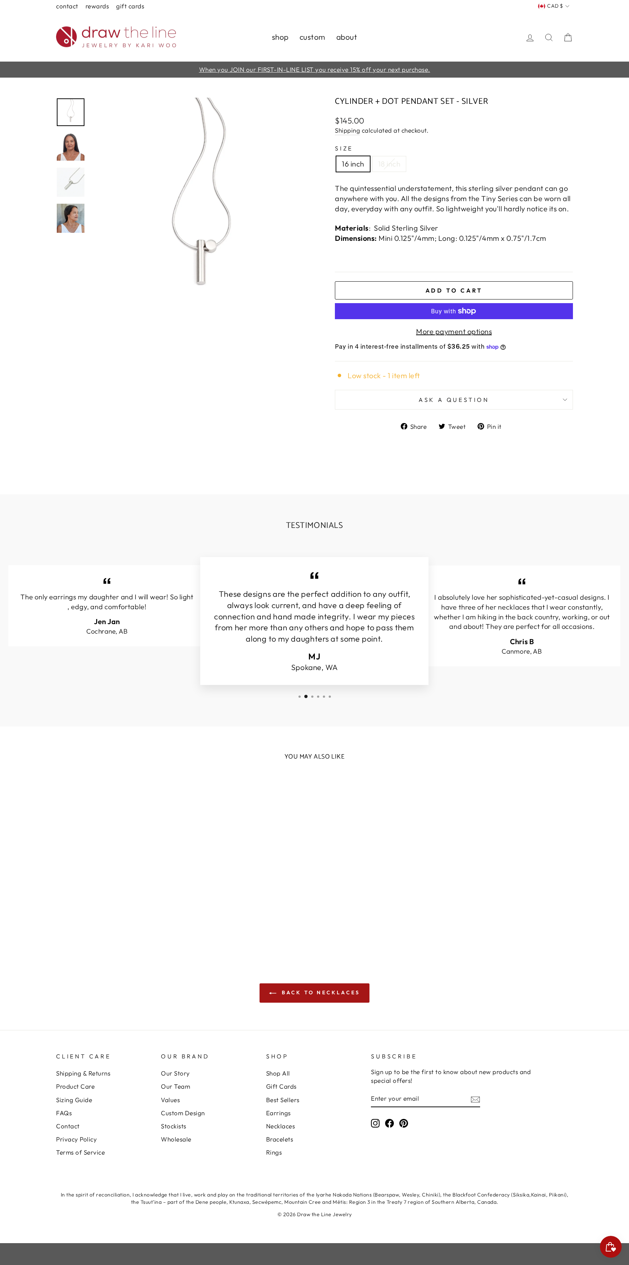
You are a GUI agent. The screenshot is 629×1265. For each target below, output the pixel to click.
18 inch (389, 163)
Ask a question (454, 399)
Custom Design (183, 1113)
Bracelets (279, 1139)
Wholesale (176, 1139)
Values (170, 1100)
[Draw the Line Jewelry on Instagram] (375, 1123)
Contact (67, 6)
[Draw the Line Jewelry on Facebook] (389, 1123)
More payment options (454, 331)
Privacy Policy (76, 1139)
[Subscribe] (475, 1099)
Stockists (173, 1126)
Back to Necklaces (319, 992)
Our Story (175, 1073)
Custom (312, 37)
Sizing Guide (74, 1100)
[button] (29, 1235)
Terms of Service (80, 1152)
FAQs (64, 1113)
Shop (280, 37)
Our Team (175, 1086)
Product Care (75, 1086)
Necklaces (280, 1126)
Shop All (278, 1073)
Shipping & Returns (83, 1073)
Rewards (97, 6)
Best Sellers (283, 1100)
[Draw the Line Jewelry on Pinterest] (403, 1123)
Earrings (278, 1113)
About (346, 37)
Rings (274, 1152)
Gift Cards (130, 6)
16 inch (353, 163)
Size (344, 148)
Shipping (347, 130)
